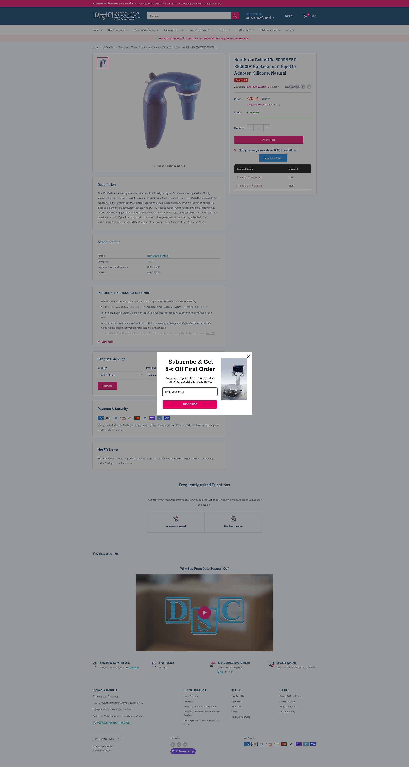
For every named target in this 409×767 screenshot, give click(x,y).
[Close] (248, 356)
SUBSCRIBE (189, 404)
